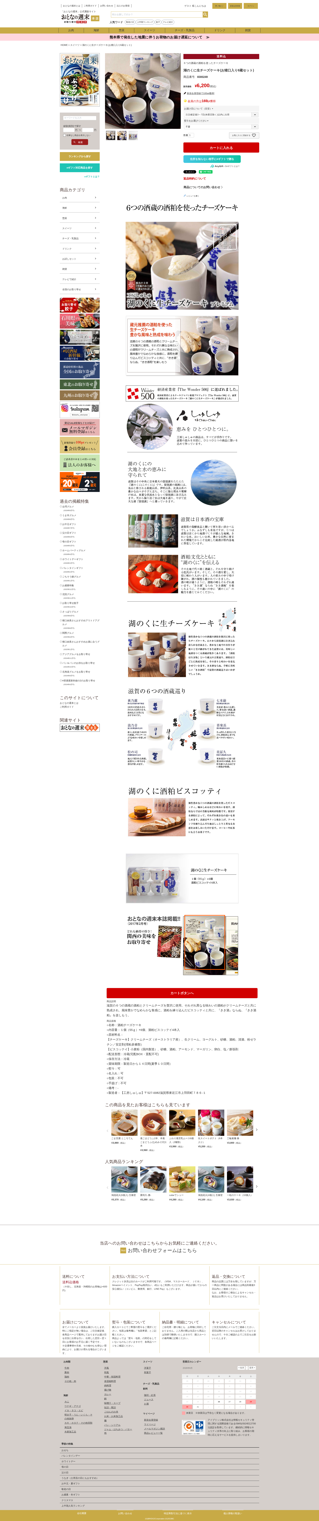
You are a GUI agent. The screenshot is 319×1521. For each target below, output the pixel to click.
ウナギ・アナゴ (72, 1406)
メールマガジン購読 (154, 1428)
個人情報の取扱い (232, 1513)
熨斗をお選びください (197, 120)
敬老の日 (130, 22)
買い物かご (219, 6)
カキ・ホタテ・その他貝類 (78, 1423)
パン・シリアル (112, 1425)
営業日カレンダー (192, 1361)
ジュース (148, 1399)
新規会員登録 (235, 6)
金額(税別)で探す (72, 126)
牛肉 (66, 1368)
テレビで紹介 (69, 279)
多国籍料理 (110, 1381)
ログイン (251, 6)
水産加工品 (70, 1431)
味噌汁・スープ (112, 1403)
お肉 (71, 30)
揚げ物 (107, 1390)
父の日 (64, 1472)
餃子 (158, 22)
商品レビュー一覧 (153, 1433)
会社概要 (81, 1513)
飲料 (145, 1388)
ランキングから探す (80, 156)
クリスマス (67, 1500)
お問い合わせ (106, 6)
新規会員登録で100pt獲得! (200, 93)
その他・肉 (70, 1381)
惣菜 (121, 30)
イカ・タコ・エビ (73, 1410)
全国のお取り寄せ (71, 289)
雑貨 (248, 30)
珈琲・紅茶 (150, 1395)
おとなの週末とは (71, 6)
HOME (64, 45)
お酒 (146, 1403)
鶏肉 (66, 1376)
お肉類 (66, 1361)
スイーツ (149, 30)
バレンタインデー (70, 1455)
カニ (66, 1401)
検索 (205, 14)
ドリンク (219, 30)
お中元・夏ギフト (70, 1483)
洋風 (106, 1368)
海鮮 (96, 30)
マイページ (149, 1413)
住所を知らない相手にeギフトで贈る (212, 159)
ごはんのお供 (111, 1411)
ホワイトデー (68, 1461)
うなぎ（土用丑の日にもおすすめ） (80, 1478)
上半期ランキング (145, 22)
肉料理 (107, 1385)
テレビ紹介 (168, 22)
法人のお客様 (123, 6)
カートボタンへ (182, 993)
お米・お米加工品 (113, 1416)
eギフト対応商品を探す (80, 167)
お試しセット (69, 259)
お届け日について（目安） (199, 108)
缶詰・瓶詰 (110, 1407)
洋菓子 (147, 1368)
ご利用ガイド (90, 6)
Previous (107, 1130)
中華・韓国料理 (112, 1376)
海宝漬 (67, 1427)
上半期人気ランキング (73, 1505)
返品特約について (194, 178)
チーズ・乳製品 (185, 30)
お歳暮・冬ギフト (70, 1494)
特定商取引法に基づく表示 (178, 1513)
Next (256, 1129)
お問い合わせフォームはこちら (162, 1250)
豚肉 (66, 1372)
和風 (106, 1372)
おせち (64, 1450)
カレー (107, 1394)
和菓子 (147, 1372)
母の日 (64, 1467)
